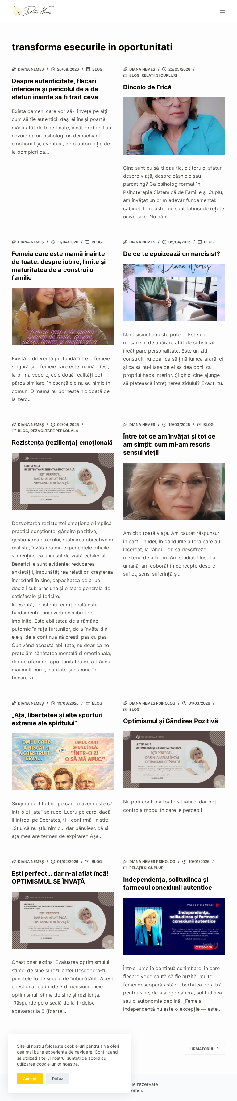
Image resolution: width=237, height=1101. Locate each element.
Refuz (57, 1078)
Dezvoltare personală (54, 430)
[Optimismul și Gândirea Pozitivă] (174, 759)
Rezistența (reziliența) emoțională (62, 442)
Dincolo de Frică (147, 87)
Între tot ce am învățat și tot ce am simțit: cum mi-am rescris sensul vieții (169, 444)
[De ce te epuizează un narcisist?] (174, 292)
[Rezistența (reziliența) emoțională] (63, 481)
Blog (97, 69)
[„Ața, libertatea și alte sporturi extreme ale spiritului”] (63, 762)
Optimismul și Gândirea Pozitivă (170, 721)
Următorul (202, 1048)
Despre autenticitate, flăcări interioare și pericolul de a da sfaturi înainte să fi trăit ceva (55, 89)
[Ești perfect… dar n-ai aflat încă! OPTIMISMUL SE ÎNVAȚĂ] (63, 920)
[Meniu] (222, 11)
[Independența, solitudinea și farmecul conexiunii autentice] (174, 926)
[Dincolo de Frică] (174, 126)
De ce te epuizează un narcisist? (171, 253)
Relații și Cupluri (159, 75)
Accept (30, 1078)
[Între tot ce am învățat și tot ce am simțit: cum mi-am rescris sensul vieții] (174, 491)
